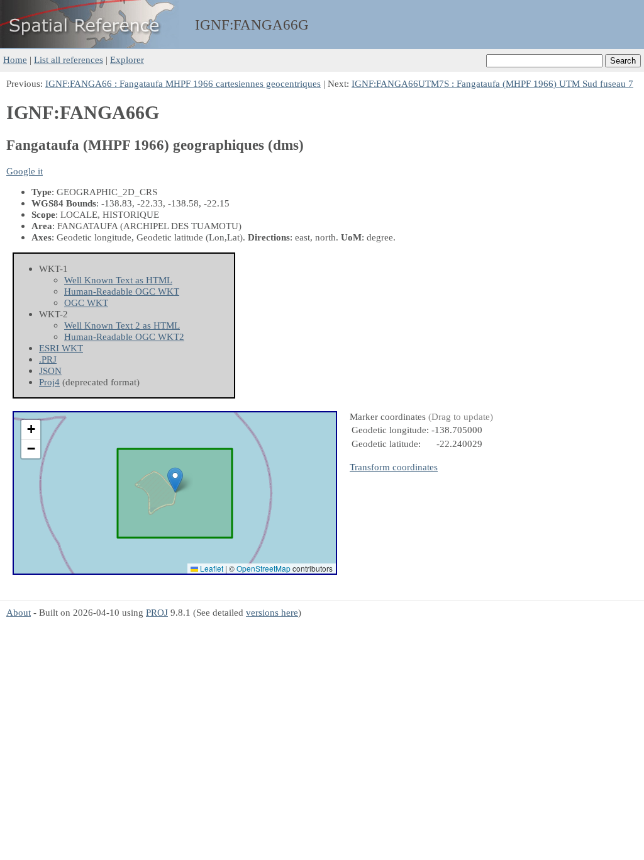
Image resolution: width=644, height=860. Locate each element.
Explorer (127, 59)
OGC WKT (86, 302)
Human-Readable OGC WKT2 (124, 336)
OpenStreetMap (263, 568)
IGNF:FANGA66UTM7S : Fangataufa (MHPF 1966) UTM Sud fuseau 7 (492, 83)
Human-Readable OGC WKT (121, 291)
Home (15, 59)
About (18, 612)
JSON (50, 370)
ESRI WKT (61, 347)
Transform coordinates (394, 466)
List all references (68, 59)
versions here (272, 612)
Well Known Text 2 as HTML (122, 325)
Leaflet (210, 568)
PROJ (157, 612)
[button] (175, 480)
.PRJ (48, 359)
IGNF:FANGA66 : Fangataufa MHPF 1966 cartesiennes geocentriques (183, 83)
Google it (24, 171)
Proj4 (49, 381)
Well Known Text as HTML (118, 279)
